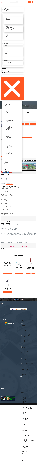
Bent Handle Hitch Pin (9, 126)
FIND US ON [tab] (30, 137)
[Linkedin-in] (15, 299)
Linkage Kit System (5, 43)
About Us (3, 6)
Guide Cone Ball (9, 118)
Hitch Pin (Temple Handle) (9, 29)
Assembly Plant (5, 163)
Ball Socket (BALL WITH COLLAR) (9, 20)
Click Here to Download (10, 184)
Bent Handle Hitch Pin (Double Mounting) (28, 340)
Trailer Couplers (7, 143)
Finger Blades (6, 58)
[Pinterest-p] (21, 299)
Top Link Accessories (5, 45)
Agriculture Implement (7, 161)
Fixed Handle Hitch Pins (9, 127)
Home (20, 314)
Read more (7, 273)
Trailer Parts (4, 46)
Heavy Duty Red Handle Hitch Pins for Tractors (11, 28)
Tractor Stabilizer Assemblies (6, 41)
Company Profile (5, 7)
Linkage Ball (6, 16)
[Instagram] (18, 299)
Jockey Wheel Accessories (8, 50)
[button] (12, 88)
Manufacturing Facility (5, 8)
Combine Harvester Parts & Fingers (9, 152)
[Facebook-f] (17, 299)
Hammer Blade (6, 160)
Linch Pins (23, 348)
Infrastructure (4, 68)
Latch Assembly (6, 53)
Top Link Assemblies (24, 325)
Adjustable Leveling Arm (7, 136)
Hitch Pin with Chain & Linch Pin (9, 27)
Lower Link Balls (8, 17)
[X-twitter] (19, 299)
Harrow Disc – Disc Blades (8, 62)
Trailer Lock (6, 52)
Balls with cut (8, 117)
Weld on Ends (7, 111)
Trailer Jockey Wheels (8, 145)
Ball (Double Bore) (8, 19)
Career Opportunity (4, 72)
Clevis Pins (6, 37)
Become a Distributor (7, 171)
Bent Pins (6, 36)
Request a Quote (7, 170)
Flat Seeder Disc (6, 63)
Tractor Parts (4, 13)
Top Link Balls (7, 18)
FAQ (3, 70)
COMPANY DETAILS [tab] (26, 137)
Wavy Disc (7, 159)
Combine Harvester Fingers (9, 153)
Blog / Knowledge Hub (6, 69)
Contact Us (4, 169)
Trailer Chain (7, 150)
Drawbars (4, 42)
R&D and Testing (5, 10)
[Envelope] (22, 299)
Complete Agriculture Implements (9, 120)
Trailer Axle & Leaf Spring (9, 144)
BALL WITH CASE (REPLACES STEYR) (28, 408)
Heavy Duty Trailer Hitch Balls (10, 119)
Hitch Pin (7, 26)
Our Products (3, 12)
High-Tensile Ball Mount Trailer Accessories (9, 54)
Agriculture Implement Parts (6, 60)
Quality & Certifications (6, 9)
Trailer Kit (7, 151)
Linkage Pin (6, 25)
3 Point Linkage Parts (22, 316)
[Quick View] (7, 272)
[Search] (17, 2)
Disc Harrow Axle (6, 61)
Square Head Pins (8, 128)
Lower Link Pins (6, 35)
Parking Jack (6, 51)
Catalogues (3, 73)
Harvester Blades (7, 59)
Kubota (5, 44)
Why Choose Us (5, 11)
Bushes (5, 135)
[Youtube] (14, 299)
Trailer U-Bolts (24, 356)
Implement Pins (6, 34)
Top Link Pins (6, 33)
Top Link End (7, 110)
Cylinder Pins (7, 134)
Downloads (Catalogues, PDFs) (6, 71)
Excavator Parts (6, 162)
